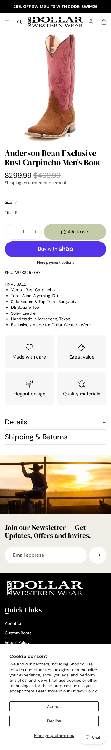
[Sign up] (97, 555)
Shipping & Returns (36, 436)
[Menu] (7, 22)
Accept (54, 706)
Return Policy (17, 642)
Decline (54, 721)
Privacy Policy (84, 691)
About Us (13, 623)
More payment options (55, 262)
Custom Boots (18, 633)
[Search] (19, 21)
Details (16, 421)
